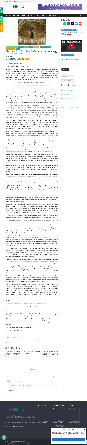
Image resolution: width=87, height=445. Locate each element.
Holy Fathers (36, 47)
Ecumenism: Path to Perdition (68, 98)
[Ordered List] (20, 386)
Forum (37, 15)
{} (29, 385)
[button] (84, 429)
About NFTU (16, 15)
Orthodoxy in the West (10, 48)
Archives (63, 74)
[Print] (23, 59)
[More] (28, 59)
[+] (31, 385)
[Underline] (16, 386)
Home (10, 15)
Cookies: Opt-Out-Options (18, 426)
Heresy (31, 47)
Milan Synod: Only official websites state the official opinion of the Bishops (12, 353)
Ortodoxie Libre (64, 102)
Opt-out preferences (65, 442)
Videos (32, 15)
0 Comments (24, 53)
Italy (41, 47)
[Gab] (10, 59)
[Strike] (18, 386)
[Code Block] (26, 386)
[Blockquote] (24, 386)
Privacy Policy (72, 442)
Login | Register (52, 15)
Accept (68, 439)
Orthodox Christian (65, 94)
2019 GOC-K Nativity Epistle (14, 338)
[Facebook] (7, 59)
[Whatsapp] (18, 59)
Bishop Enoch (18, 53)
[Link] (27, 386)
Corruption (21, 47)
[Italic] (14, 386)
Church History (14, 47)
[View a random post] (80, 15)
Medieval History (47, 47)
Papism (17, 48)
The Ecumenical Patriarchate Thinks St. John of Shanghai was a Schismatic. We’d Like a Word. (30, 342)
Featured (26, 47)
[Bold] (12, 386)
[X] (12, 59)
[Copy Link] (25, 59)
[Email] (20, 59)
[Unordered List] (22, 386)
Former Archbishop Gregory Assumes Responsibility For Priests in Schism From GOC (50, 353)
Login (56, 377)
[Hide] (0, 33)
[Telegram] (15, 59)
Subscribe (65, 69)
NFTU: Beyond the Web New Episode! (32, 352)
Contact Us (43, 15)
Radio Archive (25, 15)
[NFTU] (6, 15)
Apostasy (8, 47)
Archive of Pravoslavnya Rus (67, 90)
